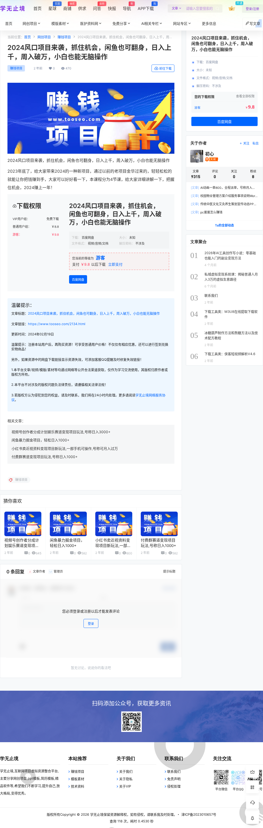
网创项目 (30, 23)
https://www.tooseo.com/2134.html (56, 324)
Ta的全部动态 (224, 225)
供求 (82, 8)
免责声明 (174, 779)
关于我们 (126, 771)
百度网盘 (78, 280)
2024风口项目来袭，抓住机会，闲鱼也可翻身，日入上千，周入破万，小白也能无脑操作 (94, 313)
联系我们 (174, 771)
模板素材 (77, 779)
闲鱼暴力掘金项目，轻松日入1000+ (40, 440)
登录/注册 (252, 9)
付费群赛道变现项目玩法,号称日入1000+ (45, 456)
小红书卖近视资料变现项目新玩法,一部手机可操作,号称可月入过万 (65, 448)
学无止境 (96, 814)
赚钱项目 (64, 37)
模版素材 (58, 23)
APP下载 (146, 6)
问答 (97, 6)
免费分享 (119, 23)
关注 (246, 143)
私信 (255, 143)
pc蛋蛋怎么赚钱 (206, 212)
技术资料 (77, 786)
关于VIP (125, 786)
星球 (52, 6)
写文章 (254, 23)
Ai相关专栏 (150, 23)
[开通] (232, 8)
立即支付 (115, 264)
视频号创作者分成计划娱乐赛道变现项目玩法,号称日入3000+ (61, 432)
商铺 (67, 6)
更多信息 (209, 23)
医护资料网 (89, 23)
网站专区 (180, 23)
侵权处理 (174, 786)
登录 (91, 624)
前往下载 (165, 68)
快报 (112, 8)
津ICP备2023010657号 (198, 814)
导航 (127, 6)
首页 (37, 8)
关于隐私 (126, 779)
